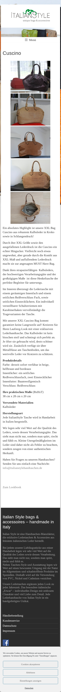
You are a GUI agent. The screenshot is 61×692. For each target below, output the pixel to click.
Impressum (9, 630)
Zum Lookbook (12, 487)
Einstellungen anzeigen (30, 681)
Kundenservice (11, 620)
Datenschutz (29, 688)
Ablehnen (30, 672)
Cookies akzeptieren (30, 664)
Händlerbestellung (13, 615)
